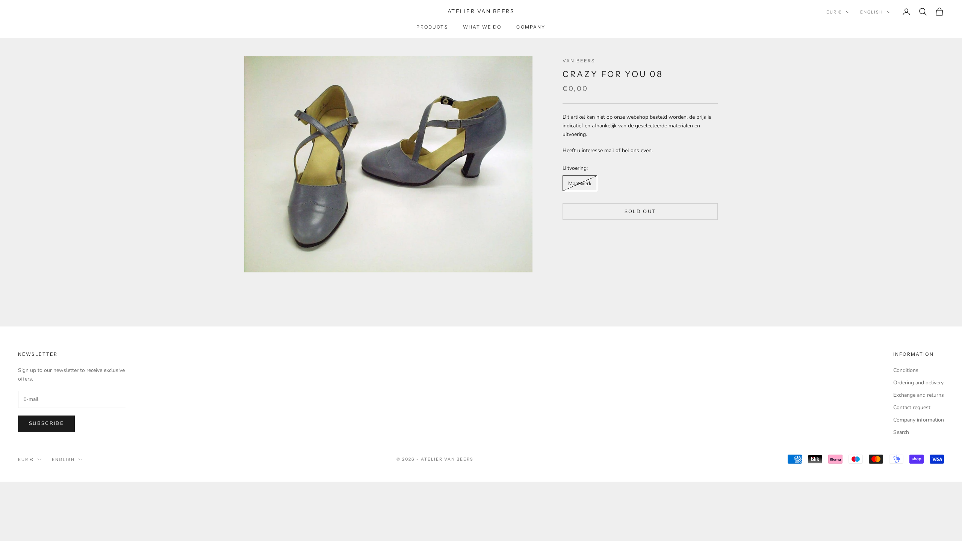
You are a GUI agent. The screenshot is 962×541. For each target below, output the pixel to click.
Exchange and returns (918, 395)
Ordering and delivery (918, 382)
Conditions (905, 370)
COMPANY (530, 27)
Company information (918, 419)
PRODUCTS (432, 27)
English (871, 12)
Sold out (640, 211)
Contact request (911, 407)
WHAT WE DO (482, 27)
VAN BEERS (579, 60)
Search (901, 432)
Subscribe (46, 423)
